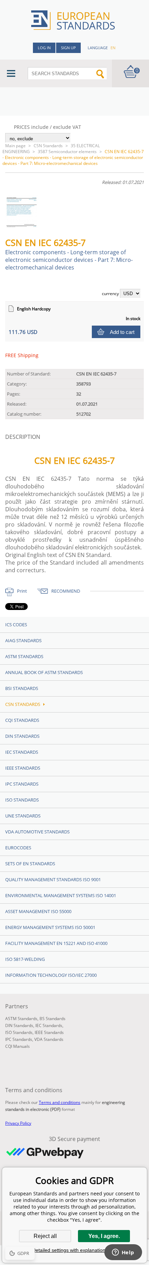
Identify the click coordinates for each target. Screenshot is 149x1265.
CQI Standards (22, 720)
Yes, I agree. (104, 1236)
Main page (15, 146)
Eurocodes (18, 847)
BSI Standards (21, 688)
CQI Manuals (17, 1046)
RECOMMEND (65, 591)
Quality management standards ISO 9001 (53, 879)
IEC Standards (21, 752)
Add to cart (122, 332)
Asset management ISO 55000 (38, 911)
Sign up (68, 47)
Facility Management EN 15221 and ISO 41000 (56, 943)
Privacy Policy (18, 1123)
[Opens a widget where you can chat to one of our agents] (123, 1253)
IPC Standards (21, 784)
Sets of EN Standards (30, 863)
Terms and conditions (59, 1102)
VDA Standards (48, 1039)
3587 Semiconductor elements (67, 151)
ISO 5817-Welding (25, 959)
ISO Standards (22, 800)
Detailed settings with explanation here (74, 1250)
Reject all (45, 1236)
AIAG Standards (23, 640)
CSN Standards (48, 146)
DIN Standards (22, 736)
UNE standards (23, 816)
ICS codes (16, 624)
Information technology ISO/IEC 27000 (51, 975)
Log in (44, 47)
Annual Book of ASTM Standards (44, 672)
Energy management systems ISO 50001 (50, 927)
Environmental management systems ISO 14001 (60, 895)
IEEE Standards (22, 768)
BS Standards (52, 1018)
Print (22, 591)
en (113, 47)
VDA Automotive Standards (37, 832)
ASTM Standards (24, 656)
